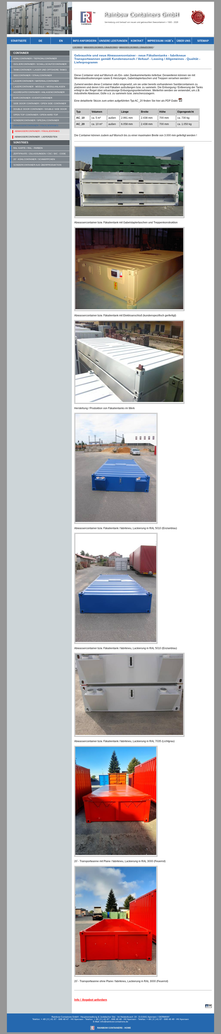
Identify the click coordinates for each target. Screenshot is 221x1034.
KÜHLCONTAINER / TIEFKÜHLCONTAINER (35, 58)
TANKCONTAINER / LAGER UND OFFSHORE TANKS (40, 70)
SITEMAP (203, 40)
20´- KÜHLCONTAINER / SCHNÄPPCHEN (34, 159)
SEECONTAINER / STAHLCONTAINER (32, 75)
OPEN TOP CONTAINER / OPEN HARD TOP (35, 115)
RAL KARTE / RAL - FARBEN (28, 148)
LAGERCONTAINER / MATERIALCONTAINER (36, 81)
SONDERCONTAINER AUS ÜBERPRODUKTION (37, 165)
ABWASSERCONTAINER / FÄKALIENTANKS (101, 47)
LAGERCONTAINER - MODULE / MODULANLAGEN (39, 86)
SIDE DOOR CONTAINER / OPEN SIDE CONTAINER (39, 103)
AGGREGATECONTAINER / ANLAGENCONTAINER (39, 92)
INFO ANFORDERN (84, 40)
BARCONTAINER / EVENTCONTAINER (32, 98)
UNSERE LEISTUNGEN (113, 40)
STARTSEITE (19, 40)
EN (61, 40)
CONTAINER (77, 47)
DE (40, 40)
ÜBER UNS (183, 40)
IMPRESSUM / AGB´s (160, 40)
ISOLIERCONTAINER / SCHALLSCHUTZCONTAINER (39, 64)
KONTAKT (137, 40)
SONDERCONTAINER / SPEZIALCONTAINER (36, 120)
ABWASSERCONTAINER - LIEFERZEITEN (36, 137)
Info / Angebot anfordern (90, 999)
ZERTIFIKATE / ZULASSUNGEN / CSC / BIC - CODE (39, 153)
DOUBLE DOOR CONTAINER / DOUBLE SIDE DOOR (40, 109)
